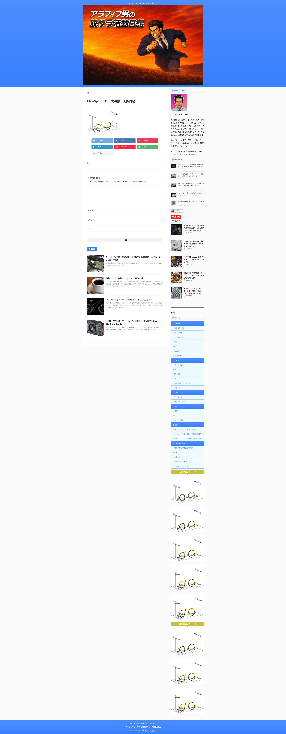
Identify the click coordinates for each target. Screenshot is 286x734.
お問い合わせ (179, 457)
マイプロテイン (179, 337)
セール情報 (178, 333)
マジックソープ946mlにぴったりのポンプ (190, 193)
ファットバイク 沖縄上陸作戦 (185, 429)
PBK (175, 342)
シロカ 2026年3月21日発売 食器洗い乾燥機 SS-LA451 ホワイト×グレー (194, 243)
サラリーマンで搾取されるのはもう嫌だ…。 (143, 723)
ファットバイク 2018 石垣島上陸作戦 (188, 434)
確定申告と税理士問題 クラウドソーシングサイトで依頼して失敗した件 (194, 275)
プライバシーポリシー (182, 462)
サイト (90, 229)
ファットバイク (179, 369)
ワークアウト (179, 392)
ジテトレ (177, 388)
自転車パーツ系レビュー (183, 383)
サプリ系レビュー (180, 402)
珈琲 (176, 406)
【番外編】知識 (180, 443)
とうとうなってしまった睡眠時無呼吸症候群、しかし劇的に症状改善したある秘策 (194, 227)
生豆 (176, 415)
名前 (90, 210)
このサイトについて (181, 466)
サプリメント (179, 397)
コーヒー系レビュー (181, 420)
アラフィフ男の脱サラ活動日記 (143, 726)
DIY (175, 452)
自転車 (177, 360)
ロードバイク (179, 365)
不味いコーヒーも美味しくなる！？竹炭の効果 (124, 278)
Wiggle (176, 351)
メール (91, 220)
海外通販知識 (179, 328)
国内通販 (177, 374)
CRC (176, 346)
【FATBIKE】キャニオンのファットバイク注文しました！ (129, 299)
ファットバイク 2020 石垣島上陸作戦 (188, 439)
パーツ (176, 379)
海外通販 (178, 323)
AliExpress (178, 356)
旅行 (176, 425)
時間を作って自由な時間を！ (184, 448)
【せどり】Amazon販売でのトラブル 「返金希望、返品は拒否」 (194, 259)
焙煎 (176, 411)
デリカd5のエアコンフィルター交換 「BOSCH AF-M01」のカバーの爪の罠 (193, 291)
